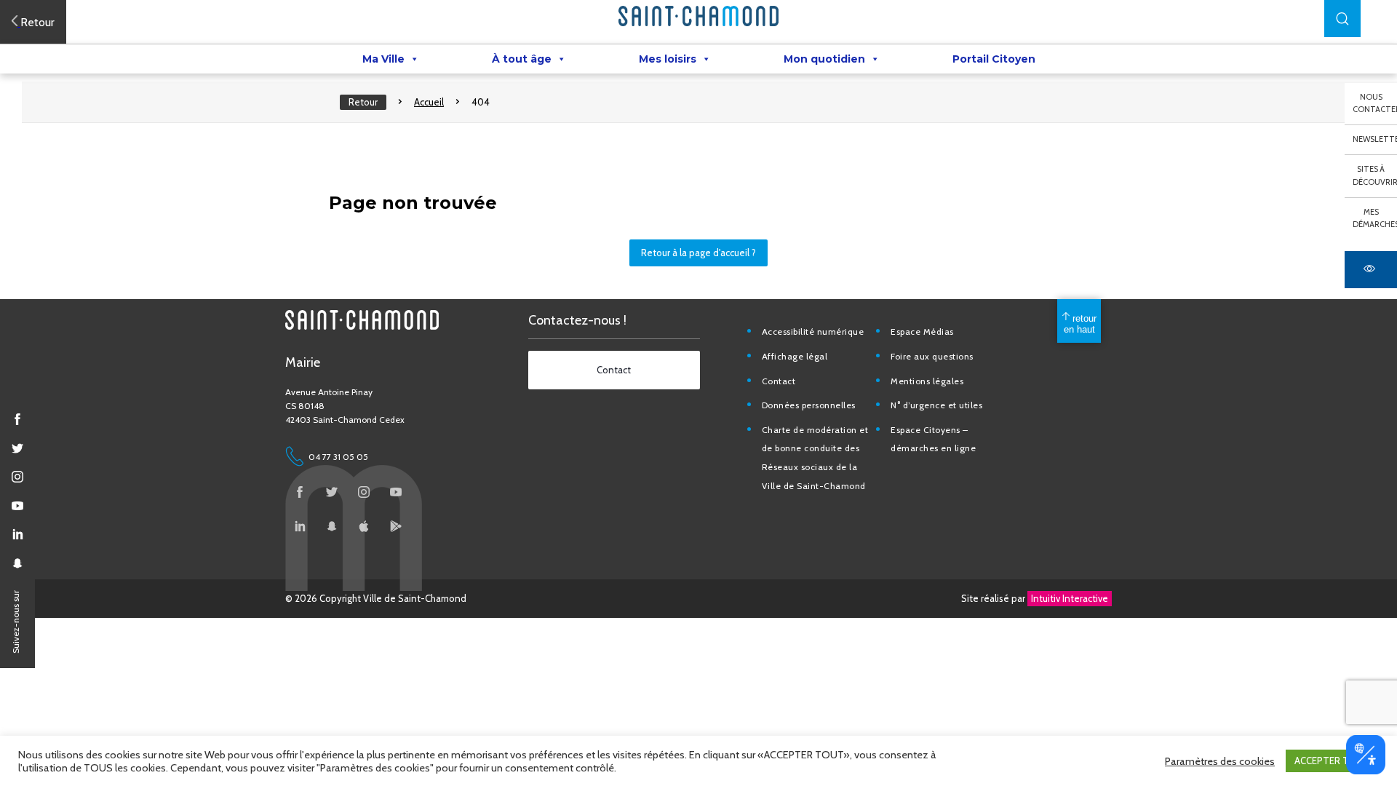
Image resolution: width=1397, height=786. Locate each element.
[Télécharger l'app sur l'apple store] (363, 526)
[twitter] (17, 448)
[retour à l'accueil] (698, 16)
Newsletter (1375, 139)
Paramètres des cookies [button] (1220, 761)
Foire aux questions (932, 356)
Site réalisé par (1034, 598)
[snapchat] (17, 563)
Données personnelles (809, 405)
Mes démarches (1375, 218)
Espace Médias (922, 331)
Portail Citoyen (993, 59)
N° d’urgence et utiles (936, 405)
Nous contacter (1375, 103)
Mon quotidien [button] (824, 59)
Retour (363, 102)
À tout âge (522, 59)
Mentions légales (927, 381)
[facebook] (17, 419)
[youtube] (17, 506)
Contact (779, 381)
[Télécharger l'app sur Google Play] (395, 526)
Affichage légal (795, 356)
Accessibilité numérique (813, 331)
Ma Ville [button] (383, 59)
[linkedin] (17, 534)
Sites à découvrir (1375, 175)
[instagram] (17, 477)
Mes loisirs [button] (667, 59)
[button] (1342, 18)
